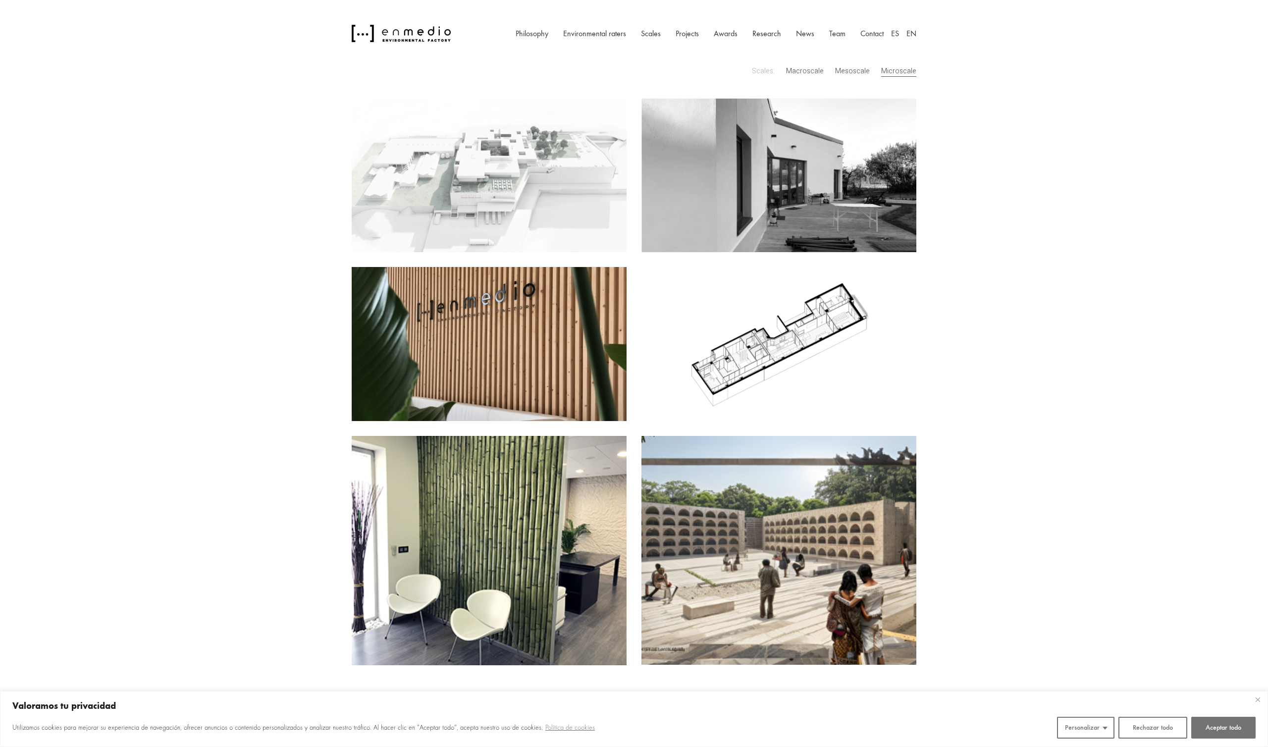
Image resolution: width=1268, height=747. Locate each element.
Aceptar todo (1223, 727)
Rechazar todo (1153, 727)
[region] (634, 719)
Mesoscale (852, 71)
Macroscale (805, 71)
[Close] (1258, 699)
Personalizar (1082, 727)
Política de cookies (570, 728)
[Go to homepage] (401, 33)
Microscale (898, 71)
